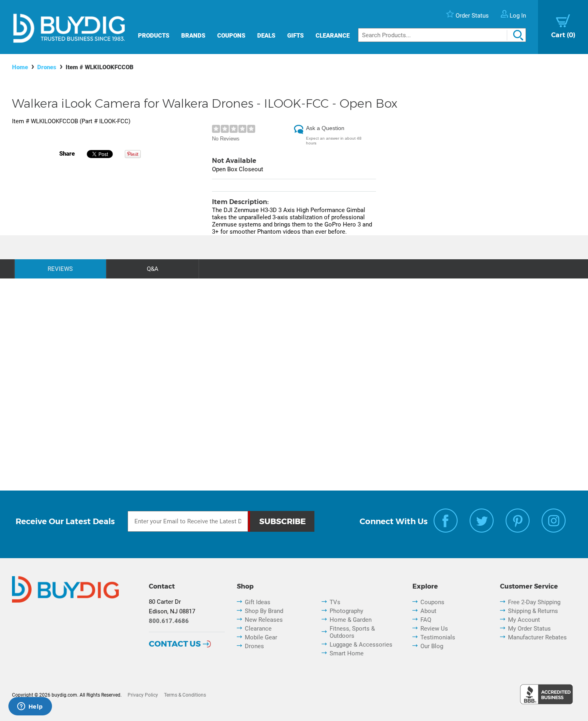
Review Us (434, 628)
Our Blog (431, 646)
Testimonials (437, 637)
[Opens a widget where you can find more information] (30, 707)
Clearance (333, 35)
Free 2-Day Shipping (534, 602)
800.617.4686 (169, 621)
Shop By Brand (264, 611)
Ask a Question (325, 128)
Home (20, 67)
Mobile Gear (261, 637)
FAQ (425, 619)
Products (153, 35)
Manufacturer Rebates (537, 637)
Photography (346, 611)
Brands (193, 35)
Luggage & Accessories (361, 644)
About (428, 611)
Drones (46, 67)
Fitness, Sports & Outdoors (352, 632)
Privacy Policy (143, 695)
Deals (266, 35)
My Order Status (529, 628)
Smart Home (347, 653)
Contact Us (175, 644)
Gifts (295, 35)
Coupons (231, 35)
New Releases (264, 619)
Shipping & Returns (533, 611)
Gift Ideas (257, 602)
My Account (524, 619)
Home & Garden (351, 619)
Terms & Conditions (185, 695)
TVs (335, 602)
